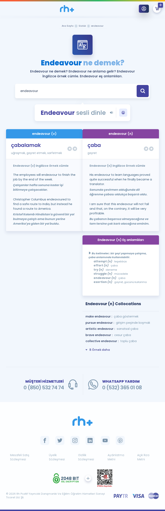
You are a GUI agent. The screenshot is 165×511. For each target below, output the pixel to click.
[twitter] (59, 440)
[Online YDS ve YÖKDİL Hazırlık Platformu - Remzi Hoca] (82, 421)
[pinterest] (120, 440)
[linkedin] (90, 440)
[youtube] (105, 440)
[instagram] (74, 440)
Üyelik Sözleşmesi (57, 457)
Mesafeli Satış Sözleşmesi (19, 457)
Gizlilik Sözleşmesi (86, 457)
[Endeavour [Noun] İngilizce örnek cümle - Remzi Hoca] (67, 8)
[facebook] (44, 440)
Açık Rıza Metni (143, 457)
